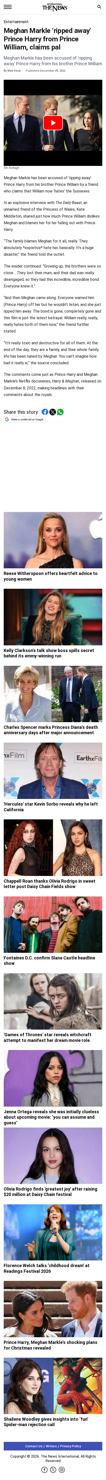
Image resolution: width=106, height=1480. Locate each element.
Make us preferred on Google (27, 419)
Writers (51, 1446)
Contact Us (33, 1446)
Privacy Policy (70, 1446)
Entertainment (16, 21)
